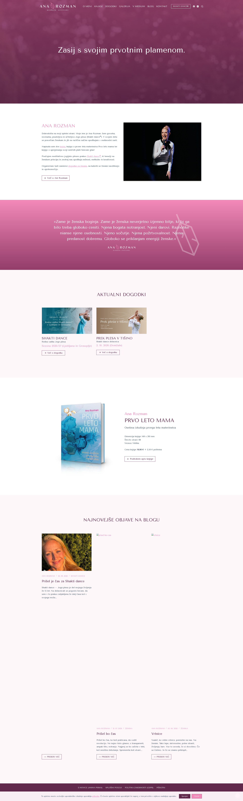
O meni (87, 6)
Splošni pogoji (114, 788)
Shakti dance (94, 156)
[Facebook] (194, 6)
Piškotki (161, 788)
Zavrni (196, 796)
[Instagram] (198, 6)
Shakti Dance (78, 576)
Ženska (128, 728)
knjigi (62, 146)
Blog (150, 6)
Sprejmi (185, 796)
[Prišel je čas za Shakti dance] (67, 552)
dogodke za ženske (77, 166)
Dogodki (111, 6)
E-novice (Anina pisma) (90, 788)
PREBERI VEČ (53, 757)
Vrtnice (156, 734)
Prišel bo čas (106, 734)
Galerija (124, 6)
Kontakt (161, 6)
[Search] (202, 6)
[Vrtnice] (176, 628)
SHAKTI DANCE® (180, 6)
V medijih (139, 6)
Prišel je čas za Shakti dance (63, 581)
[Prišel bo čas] (121, 628)
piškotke (95, 796)
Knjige (98, 6)
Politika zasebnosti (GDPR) (139, 788)
